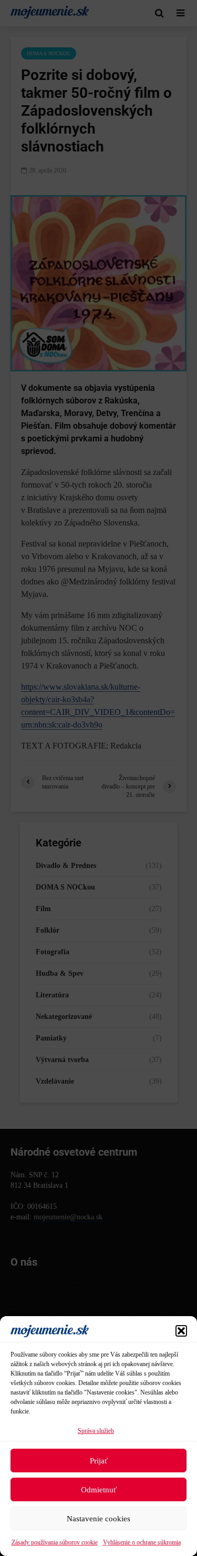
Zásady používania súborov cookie (55, 1542)
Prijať (99, 1461)
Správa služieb (96, 1430)
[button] (181, 1331)
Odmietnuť (99, 1490)
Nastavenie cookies (98, 1518)
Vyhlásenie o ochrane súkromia (142, 1542)
